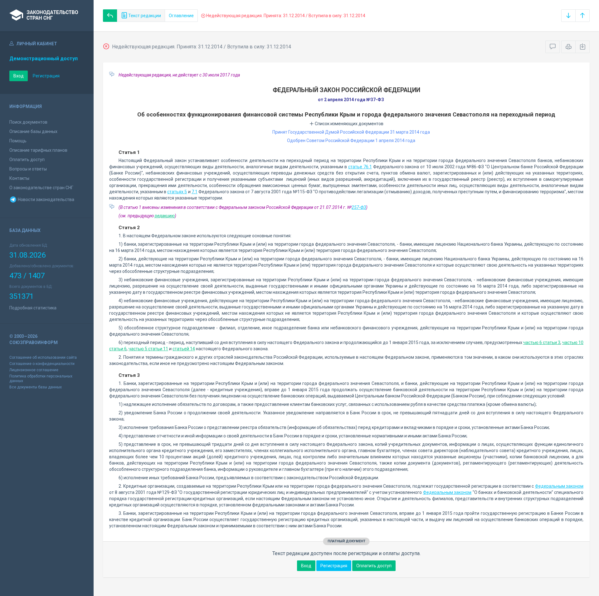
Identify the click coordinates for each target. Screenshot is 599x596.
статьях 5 (177, 191)
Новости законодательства (45, 199)
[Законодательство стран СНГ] (47, 15)
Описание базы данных (33, 131)
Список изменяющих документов (348, 123)
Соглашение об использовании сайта (43, 357)
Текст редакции (144, 15)
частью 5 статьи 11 (148, 348)
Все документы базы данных (35, 387)
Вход (18, 75)
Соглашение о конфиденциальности (42, 364)
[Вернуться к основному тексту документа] (110, 15)
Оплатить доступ (27, 159)
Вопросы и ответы (28, 168)
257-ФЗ (359, 207)
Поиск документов (28, 122)
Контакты (19, 178)
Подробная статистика (32, 307)
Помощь (18, 140)
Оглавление (181, 15)
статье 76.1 (360, 166)
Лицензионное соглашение (33, 370)
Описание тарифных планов (38, 150)
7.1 (194, 191)
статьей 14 (184, 348)
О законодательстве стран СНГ (41, 187)
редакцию (165, 215)
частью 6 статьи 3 (541, 342)
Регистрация (46, 75)
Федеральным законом (559, 486)
